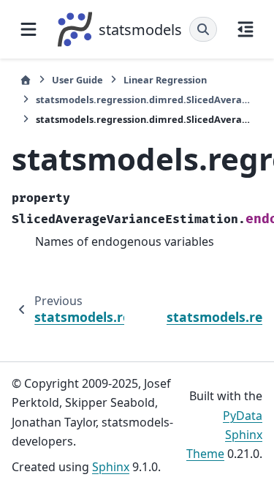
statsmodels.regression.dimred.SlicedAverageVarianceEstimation (145, 99)
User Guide (77, 79)
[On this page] (245, 29)
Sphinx (110, 467)
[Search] (203, 29)
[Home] (25, 80)
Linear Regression (165, 79)
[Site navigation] (28, 29)
